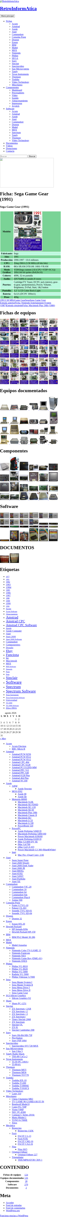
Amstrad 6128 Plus (21, 775)
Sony (14, 61)
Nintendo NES (19, 955)
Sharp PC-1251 (19, 1003)
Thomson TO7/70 (20, 1075)
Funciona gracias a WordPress (14, 1215)
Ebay (9, 651)
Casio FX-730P (19, 1107)
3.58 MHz (9, 300)
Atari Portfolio (18, 879)
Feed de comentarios (15, 1208)
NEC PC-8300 (19, 1112)
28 (26, 1181)
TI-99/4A (16, 1064)
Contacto (10, 151)
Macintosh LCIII (25, 823)
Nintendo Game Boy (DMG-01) (27, 958)
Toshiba (15, 79)
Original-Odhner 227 (27, 1154)
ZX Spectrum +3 (20, 1014)
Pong (8, 672)
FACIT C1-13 (24, 1136)
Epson (15, 42)
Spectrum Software (21, 691)
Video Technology (20, 82)
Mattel (15, 47)
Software (10, 108)
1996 (7, 606)
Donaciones (11, 148)
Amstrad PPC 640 (20, 773)
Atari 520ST (18, 876)
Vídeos (9, 146)
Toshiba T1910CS (20, 1088)
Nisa (14, 1146)
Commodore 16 (19, 889)
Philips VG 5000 (20, 971)
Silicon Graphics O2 (21, 998)
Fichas (9, 21)
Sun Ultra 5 (17, 1051)
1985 (8, 590)
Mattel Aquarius (19, 945)
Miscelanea (17, 85)
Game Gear (19, 300)
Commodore (18, 34)
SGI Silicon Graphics (16, 995)
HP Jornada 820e (20, 929)
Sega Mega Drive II (21, 990)
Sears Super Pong (20, 860)
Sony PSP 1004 (19, 1040)
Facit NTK (23, 1138)
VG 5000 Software (12, 705)
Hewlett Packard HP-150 (23, 932)
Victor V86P (18, 1109)
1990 (8, 603)
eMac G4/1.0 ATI (26, 847)
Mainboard (17, 90)
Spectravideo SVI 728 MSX (25, 1046)
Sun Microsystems (20, 69)
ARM (14, 786)
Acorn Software (11, 611)
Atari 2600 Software (14, 639)
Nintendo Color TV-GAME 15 (26, 950)
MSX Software (11, 666)
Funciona (12, 655)
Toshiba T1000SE (20, 1085)
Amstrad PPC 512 (20, 770)
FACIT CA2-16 (25, 1144)
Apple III (22, 794)
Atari (14, 31)
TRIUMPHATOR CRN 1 (30, 1160)
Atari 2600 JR (18, 868)
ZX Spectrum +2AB (21, 1009)
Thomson (16, 77)
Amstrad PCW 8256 (21, 754)
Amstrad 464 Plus (20, 778)
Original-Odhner (19, 1152)
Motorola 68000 (19, 799)
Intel (14, 852)
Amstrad (16, 26)
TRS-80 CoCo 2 (19, 1056)
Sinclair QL (17, 1024)
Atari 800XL (18, 871)
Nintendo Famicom (21, 953)
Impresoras (17, 103)
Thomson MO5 (19, 1070)
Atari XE (16, 881)
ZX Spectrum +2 (20, 1011)
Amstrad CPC (15, 621)
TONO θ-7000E (19, 1120)
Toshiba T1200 (19, 1083)
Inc (7, 658)
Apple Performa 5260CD (29, 831)
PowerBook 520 (25, 826)
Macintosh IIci (24, 818)
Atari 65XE (17, 873)
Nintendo (16, 53)
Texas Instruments (20, 74)
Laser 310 (16, 1093)
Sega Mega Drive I (21, 987)
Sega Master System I (22, 982)
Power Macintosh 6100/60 (30, 836)
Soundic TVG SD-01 (22, 910)
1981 (7, 579)
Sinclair (15, 63)
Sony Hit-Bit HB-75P (22, 1035)
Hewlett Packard (13, 926)
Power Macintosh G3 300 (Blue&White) (37, 849)
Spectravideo (18, 66)
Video (14, 95)
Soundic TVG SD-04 (22, 913)
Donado (9, 647)
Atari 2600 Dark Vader (22, 865)
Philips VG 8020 (20, 969)
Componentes (12, 87)
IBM (14, 45)
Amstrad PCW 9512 (21, 759)
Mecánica (10, 1125)
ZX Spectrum (18, 1022)
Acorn (15, 24)
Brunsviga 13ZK (26, 1130)
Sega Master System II (22, 985)
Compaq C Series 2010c (23, 1115)
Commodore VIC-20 (21, 887)
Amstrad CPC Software (21, 625)
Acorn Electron (19, 746)
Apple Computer (14, 631)
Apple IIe (22, 796)
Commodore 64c (20, 894)
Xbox (14, 1123)
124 (26, 1175)
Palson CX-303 (19, 908)
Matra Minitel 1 (19, 1117)
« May (3, 738)
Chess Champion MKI (22, 1099)
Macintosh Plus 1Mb (27, 812)
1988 (7, 598)
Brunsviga (16, 1128)
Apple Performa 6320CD (29, 839)
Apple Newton (25, 788)
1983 (8, 584)
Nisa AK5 (22, 1149)
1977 (7, 577)
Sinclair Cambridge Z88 (23, 1030)
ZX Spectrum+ (19, 1016)
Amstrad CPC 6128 (21, 765)
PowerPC (16, 828)
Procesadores (18, 92)
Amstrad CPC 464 (20, 762)
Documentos (12, 143)
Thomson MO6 (19, 1072)
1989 (8, 601)
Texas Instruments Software (15, 697)
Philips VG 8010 (20, 966)
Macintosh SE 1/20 (27, 807)
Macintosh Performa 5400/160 (32, 833)
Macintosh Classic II (27, 815)
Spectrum (16, 132)
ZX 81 (15, 1027)
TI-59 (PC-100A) (20, 1062)
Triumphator (17, 1157)
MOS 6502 (17, 791)
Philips (15, 55)
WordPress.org (13, 1210)
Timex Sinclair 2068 (21, 1019)
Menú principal (7, 16)
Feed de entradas (14, 1205)
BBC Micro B (18, 749)
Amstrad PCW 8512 (21, 757)
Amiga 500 (17, 900)
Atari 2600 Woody (20, 863)
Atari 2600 (11, 636)
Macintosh (11, 660)
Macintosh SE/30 (26, 810)
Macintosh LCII (25, 820)
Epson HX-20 (18, 924)
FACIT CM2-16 (25, 1141)
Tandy (15, 71)
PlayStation (17, 1038)
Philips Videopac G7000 (23, 977)
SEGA (15, 58)
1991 (2, 300)
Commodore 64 (19, 892)
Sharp (8, 1001)
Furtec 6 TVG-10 (20, 905)
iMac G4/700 (24, 844)
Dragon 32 (17, 918)
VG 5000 (9, 703)
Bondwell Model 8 (20, 1104)
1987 (8, 595)
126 (26, 1178)
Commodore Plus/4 (21, 897)
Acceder (10, 1202)
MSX (14, 50)
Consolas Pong (19, 37)
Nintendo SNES (19, 961)
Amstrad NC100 (19, 780)
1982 (8, 582)
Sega (27, 300)
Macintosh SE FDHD (28, 804)
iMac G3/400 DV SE (28, 841)
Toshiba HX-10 (19, 1080)
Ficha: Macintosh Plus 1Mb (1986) (30, 305)
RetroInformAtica (18, 8)
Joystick (15, 106)
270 (26, 1184)
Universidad (11, 700)
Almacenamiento (20, 100)
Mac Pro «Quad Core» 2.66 (31, 855)
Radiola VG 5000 (20, 974)
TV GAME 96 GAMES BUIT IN (28, 1101)
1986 (8, 593)
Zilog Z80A (11, 708)
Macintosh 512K (25, 802)
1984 (8, 587)
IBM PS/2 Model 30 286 (23, 937)
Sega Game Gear (38, 300)
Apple (15, 29)
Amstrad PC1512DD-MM (24, 767)
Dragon (15, 39)
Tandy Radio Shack (15, 1054)
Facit (14, 1133)
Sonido (15, 98)
